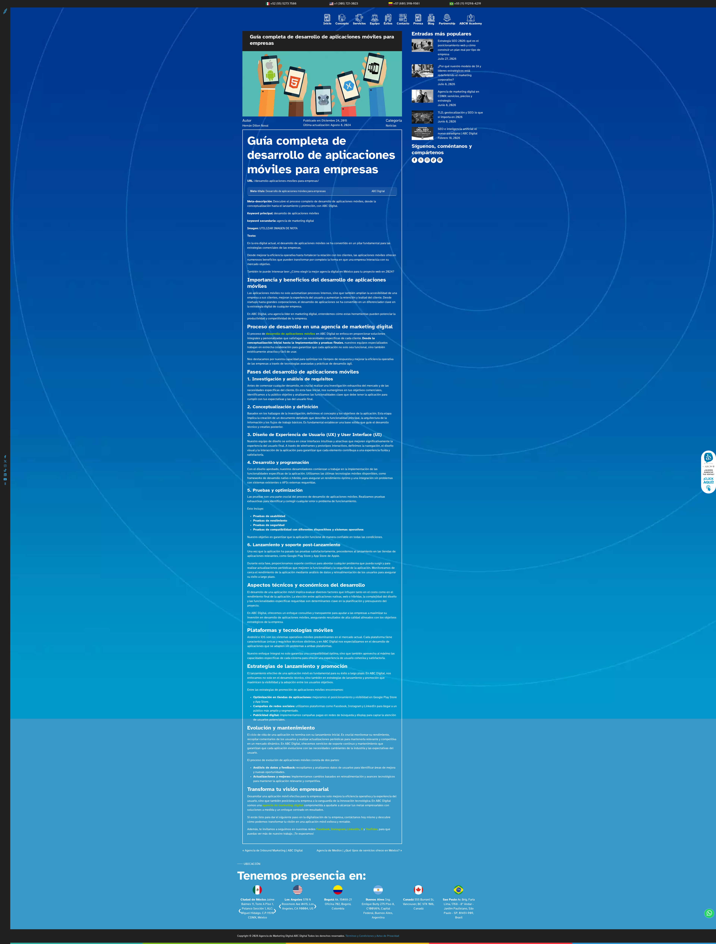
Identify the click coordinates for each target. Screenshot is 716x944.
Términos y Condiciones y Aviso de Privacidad (372, 936)
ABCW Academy (470, 23)
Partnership (447, 23)
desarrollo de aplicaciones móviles (290, 333)
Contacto (403, 23)
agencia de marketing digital (282, 805)
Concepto (342, 23)
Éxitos (388, 23)
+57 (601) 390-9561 (406, 3)
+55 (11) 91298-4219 (467, 3)
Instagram (338, 829)
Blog (431, 23)
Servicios (359, 23)
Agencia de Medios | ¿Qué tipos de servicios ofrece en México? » (359, 850)
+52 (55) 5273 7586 (283, 3)
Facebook (323, 829)
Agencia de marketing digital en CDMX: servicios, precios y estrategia (458, 96)
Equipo (375, 23)
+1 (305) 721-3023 (345, 3)
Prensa (418, 23)
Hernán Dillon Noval (255, 125)
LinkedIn (353, 829)
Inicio (327, 23)
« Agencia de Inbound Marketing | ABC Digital (272, 850)
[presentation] (239, 910)
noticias (391, 125)
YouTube (372, 829)
